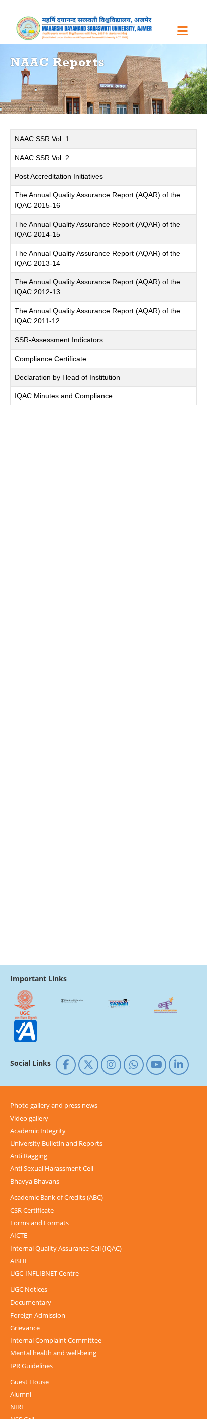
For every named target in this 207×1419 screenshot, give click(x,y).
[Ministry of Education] (72, 1005)
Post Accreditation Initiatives (59, 176)
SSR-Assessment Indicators (59, 340)
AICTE (18, 1235)
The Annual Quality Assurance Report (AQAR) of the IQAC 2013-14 (97, 258)
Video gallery (29, 1118)
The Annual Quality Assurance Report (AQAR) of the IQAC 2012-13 (97, 287)
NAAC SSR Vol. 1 (42, 139)
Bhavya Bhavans (34, 1181)
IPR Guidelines (31, 1365)
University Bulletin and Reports (56, 1143)
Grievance (25, 1327)
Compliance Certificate (50, 359)
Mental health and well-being (53, 1352)
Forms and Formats (39, 1222)
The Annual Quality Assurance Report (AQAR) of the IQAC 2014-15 (97, 229)
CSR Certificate (32, 1210)
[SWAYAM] (119, 1005)
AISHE (19, 1260)
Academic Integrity (38, 1130)
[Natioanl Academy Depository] (165, 1005)
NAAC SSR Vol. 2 (42, 158)
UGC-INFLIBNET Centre (44, 1273)
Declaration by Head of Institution (67, 377)
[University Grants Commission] (25, 1005)
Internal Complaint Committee (55, 1340)
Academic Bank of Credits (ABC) (56, 1197)
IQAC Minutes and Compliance (64, 396)
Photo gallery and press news (53, 1105)
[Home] (93, 28)
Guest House (29, 1381)
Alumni (20, 1394)
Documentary (30, 1302)
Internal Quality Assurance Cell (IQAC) (66, 1248)
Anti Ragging (28, 1155)
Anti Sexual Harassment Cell (51, 1168)
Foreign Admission (37, 1315)
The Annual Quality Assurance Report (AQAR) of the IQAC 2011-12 (97, 316)
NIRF (17, 1406)
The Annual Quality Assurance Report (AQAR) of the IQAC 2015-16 (97, 200)
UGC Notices (28, 1289)
